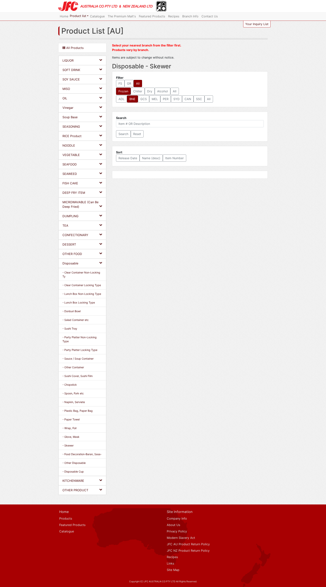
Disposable (70, 263)
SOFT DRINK (71, 70)
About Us (173, 525)
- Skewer (68, 445)
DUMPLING (70, 216)
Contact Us (209, 16)
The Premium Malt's (122, 16)
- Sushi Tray (69, 328)
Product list (78, 16)
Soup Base (70, 117)
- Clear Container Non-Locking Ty (81, 274)
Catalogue (97, 16)
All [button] (138, 83)
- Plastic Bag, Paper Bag (77, 410)
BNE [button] (132, 99)
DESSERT (69, 244)
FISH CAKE (70, 183)
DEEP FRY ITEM (73, 193)
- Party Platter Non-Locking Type (79, 339)
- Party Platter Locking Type (79, 349)
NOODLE (68, 145)
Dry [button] (149, 91)
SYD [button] (176, 99)
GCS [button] (143, 99)
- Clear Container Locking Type (81, 285)
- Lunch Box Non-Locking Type (81, 293)
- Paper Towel (71, 419)
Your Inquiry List (256, 24)
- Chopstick (69, 384)
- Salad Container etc (75, 319)
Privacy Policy (177, 531)
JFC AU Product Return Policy (188, 544)
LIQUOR (68, 60)
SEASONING (71, 126)
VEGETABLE (71, 155)
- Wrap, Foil (69, 428)
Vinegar (67, 108)
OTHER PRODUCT (75, 490)
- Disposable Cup (73, 471)
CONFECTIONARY (75, 235)
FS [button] (120, 83)
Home (64, 16)
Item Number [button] (174, 158)
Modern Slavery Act (181, 538)
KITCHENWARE (73, 481)
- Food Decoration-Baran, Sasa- (81, 454)
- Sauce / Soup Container (78, 358)
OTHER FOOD (72, 254)
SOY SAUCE (71, 79)
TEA (65, 225)
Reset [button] (137, 134)
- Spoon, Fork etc (73, 393)
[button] (123, 133)
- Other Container (73, 367)
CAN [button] (188, 99)
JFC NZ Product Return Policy (188, 550)
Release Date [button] (127, 158)
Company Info (177, 518)
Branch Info (190, 16)
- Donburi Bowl (71, 311)
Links (170, 563)
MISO (66, 89)
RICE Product (72, 136)
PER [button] (165, 99)
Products (65, 518)
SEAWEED (69, 174)
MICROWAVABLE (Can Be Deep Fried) (80, 204)
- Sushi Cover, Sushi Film (77, 376)
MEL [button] (155, 99)
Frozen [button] (123, 91)
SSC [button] (199, 99)
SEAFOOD (69, 164)
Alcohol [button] (162, 91)
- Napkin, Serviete (73, 402)
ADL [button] (121, 99)
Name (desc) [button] (151, 158)
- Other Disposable (74, 462)
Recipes (173, 16)
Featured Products (152, 16)
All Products (74, 48)
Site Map (173, 570)
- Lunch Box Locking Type (78, 302)
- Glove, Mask (70, 436)
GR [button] (129, 83)
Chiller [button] (137, 91)
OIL (64, 98)
